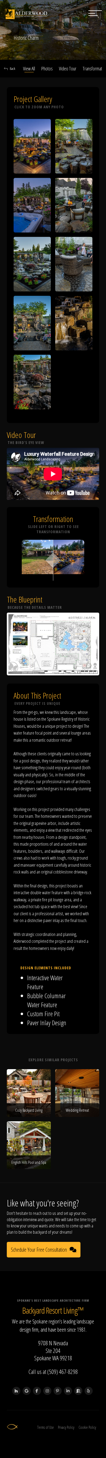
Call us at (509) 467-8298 (53, 1371)
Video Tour (67, 68)
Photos (47, 68)
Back (12, 68)
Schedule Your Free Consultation (39, 1249)
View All (29, 68)
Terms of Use (45, 1427)
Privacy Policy (66, 1427)
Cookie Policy (87, 1427)
